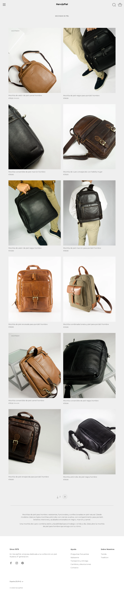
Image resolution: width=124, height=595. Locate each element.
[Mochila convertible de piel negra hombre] (89, 365)
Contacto (74, 568)
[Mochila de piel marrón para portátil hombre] (89, 213)
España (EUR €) (15, 581)
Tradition (104, 557)
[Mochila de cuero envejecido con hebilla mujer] (89, 136)
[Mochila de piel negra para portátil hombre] (89, 60)
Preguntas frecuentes (80, 554)
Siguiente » (65, 496)
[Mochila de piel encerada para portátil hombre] (34, 289)
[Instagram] (17, 563)
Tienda (103, 554)
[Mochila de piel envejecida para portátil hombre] (34, 441)
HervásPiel (19, 588)
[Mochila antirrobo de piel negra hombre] (89, 441)
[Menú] (4, 4)
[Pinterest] (22, 563)
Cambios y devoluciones (81, 564)
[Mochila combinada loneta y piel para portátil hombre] (89, 289)
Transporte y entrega (79, 561)
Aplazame (75, 557)
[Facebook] (11, 563)
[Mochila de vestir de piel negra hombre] (34, 213)
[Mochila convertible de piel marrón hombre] (34, 136)
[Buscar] (114, 5)
